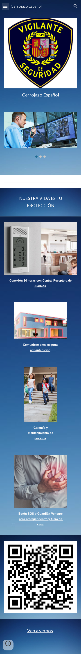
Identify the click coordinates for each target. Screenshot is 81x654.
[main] (40, 94)
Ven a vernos (40, 630)
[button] (5, 6)
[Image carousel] (40, 135)
